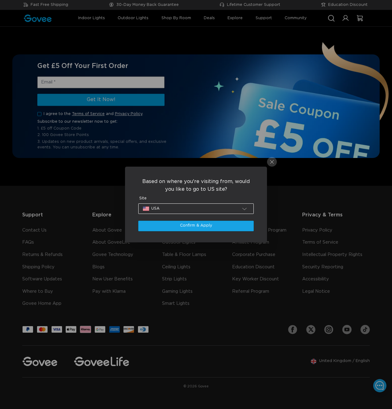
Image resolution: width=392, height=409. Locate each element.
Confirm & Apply (196, 226)
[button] (196, 208)
